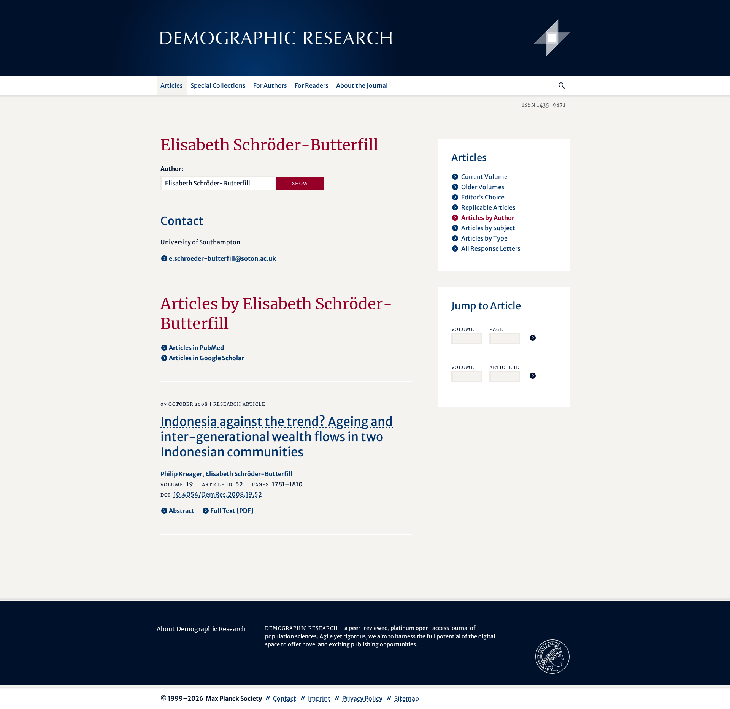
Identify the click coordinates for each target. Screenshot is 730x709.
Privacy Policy (362, 698)
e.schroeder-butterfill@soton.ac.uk (222, 258)
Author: (171, 169)
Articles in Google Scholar (206, 358)
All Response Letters (491, 248)
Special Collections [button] (218, 85)
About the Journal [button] (362, 85)
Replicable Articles (488, 207)
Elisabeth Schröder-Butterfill (248, 474)
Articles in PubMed (196, 347)
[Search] (562, 85)
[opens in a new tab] (552, 656)
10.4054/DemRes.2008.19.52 (217, 494)
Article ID (504, 367)
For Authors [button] (270, 85)
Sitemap (406, 698)
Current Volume (484, 176)
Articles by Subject (488, 228)
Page (496, 329)
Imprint (319, 698)
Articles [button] (171, 85)
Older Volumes (483, 187)
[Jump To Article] (532, 338)
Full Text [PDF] (232, 510)
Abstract (181, 510)
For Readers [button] (311, 85)
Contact (284, 698)
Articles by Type (484, 238)
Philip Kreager (181, 474)
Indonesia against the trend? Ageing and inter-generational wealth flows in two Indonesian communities (276, 437)
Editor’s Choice (483, 197)
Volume (462, 329)
